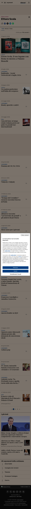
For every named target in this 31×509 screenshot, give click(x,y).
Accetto (15, 271)
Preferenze (15, 267)
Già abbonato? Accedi (15, 274)
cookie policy (7, 250)
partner (20, 256)
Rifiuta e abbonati (25, 235)
